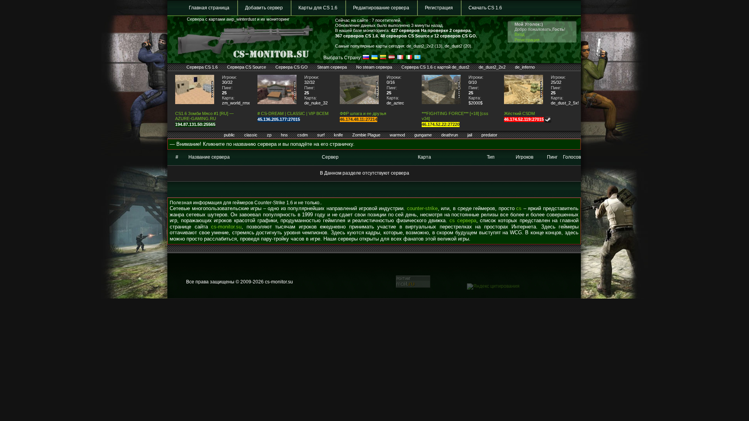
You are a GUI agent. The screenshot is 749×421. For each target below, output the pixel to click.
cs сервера (462, 220)
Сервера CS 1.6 (202, 67)
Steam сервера (332, 67)
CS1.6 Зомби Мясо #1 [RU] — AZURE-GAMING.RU (204, 116)
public (229, 135)
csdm (302, 135)
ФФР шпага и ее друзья (363, 113)
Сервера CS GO (291, 67)
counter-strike (422, 208)
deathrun (449, 135)
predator (489, 135)
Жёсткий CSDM (519, 113)
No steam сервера (374, 67)
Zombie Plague (366, 135)
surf (321, 135)
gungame (423, 135)
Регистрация (439, 8)
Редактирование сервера (381, 8)
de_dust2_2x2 (492, 67)
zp (269, 135)
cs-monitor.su (226, 227)
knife (338, 135)
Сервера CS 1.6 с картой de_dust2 (435, 67)
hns (284, 135)
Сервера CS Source (246, 67)
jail (469, 135)
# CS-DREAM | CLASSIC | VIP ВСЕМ (292, 113)
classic (250, 135)
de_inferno (525, 67)
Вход (519, 34)
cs (519, 208)
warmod (397, 135)
